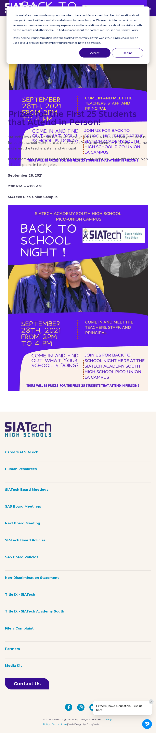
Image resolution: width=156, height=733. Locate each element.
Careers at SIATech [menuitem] (21, 452)
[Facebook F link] (68, 707)
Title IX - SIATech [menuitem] (20, 594)
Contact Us (27, 683)
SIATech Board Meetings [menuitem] (26, 490)
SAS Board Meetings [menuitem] (23, 506)
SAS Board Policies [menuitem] (21, 557)
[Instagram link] (80, 707)
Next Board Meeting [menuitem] (22, 523)
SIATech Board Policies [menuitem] (25, 540)
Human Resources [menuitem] (21, 469)
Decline (127, 52)
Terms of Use (59, 724)
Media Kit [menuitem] (13, 666)
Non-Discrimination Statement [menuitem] (32, 578)
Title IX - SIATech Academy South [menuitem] (34, 611)
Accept (95, 52)
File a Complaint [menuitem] (19, 628)
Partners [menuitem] (12, 649)
